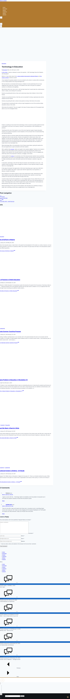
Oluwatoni (5, 69)
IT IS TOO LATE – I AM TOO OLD (7, 201)
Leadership (7, 467)
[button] (35, 562)
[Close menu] (0, 683)
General (4, 14)
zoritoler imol (9, 504)
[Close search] (1, 694)
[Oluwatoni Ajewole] (5, 4)
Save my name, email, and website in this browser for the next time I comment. (18, 543)
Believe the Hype (3, 197)
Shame (4, 10)
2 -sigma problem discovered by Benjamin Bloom (27, 76)
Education (5, 8)
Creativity (5, 11)
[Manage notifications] (68, 697)
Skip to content (3, 0)
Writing (4, 13)
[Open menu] (1, 26)
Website (23, 541)
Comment (31, 533)
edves (12, 156)
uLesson (12, 149)
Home (4, 7)
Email (22, 538)
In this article (4, 72)
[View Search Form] (1, 17)
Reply (3, 500)
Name (22, 535)
